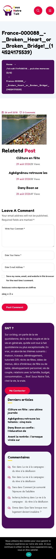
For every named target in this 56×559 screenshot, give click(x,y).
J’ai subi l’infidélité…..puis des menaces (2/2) (27, 70)
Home (9, 64)
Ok (28, 554)
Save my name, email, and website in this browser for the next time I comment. (30, 278)
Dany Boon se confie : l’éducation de (21, 429)
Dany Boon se (28, 188)
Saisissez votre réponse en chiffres (19, 287)
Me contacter (17, 390)
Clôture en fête (28, 158)
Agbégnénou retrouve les (28, 173)
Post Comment (14, 307)
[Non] (52, 548)
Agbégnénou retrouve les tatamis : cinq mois (24, 420)
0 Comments (29, 112)
